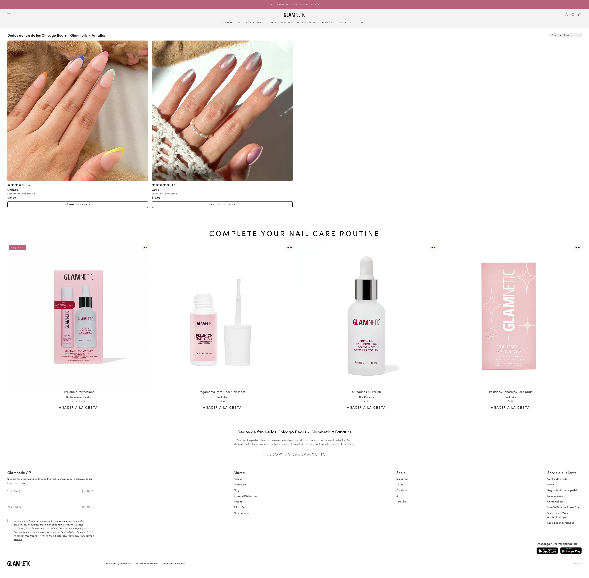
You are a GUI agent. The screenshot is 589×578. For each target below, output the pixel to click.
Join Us (86, 491)
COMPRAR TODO (230, 22)
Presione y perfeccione (78, 391)
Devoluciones (555, 496)
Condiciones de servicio (174, 563)
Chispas (12, 190)
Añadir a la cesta (78, 204)
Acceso (238, 479)
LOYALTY (363, 22)
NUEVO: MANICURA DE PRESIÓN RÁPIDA (293, 22)
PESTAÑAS (327, 22)
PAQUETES (346, 22)
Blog (236, 490)
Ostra (155, 190)
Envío (550, 484)
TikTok (399, 484)
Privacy (18, 539)
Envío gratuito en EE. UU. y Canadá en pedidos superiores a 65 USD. (294, 4)
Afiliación (239, 507)
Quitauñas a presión (366, 391)
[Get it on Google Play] (571, 550)
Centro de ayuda (557, 479)
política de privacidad (147, 563)
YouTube (401, 501)
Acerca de (240, 484)
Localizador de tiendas (560, 522)
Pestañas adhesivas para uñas (510, 391)
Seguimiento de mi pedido (562, 490)
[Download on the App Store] (547, 550)
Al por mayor (241, 513)
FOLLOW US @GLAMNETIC (294, 454)
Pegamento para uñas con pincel (222, 391)
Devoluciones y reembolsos (118, 563)
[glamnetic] (53, 563)
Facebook (402, 490)
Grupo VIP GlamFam (246, 496)
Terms (89, 535)
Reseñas (239, 501)
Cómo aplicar (555, 501)
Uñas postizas (255, 22)
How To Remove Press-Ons (563, 507)
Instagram (402, 479)
